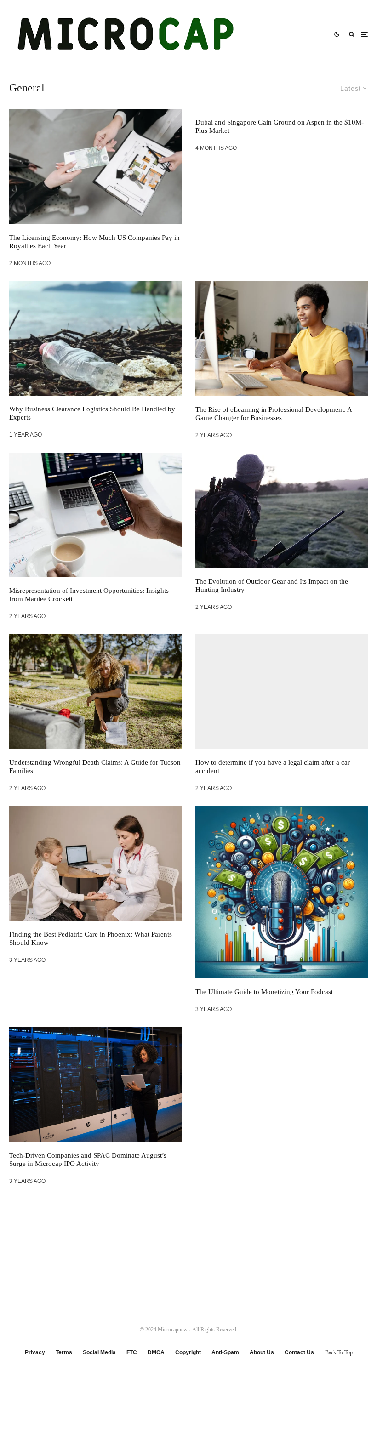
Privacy (35, 1352)
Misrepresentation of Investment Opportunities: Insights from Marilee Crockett (89, 594)
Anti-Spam (225, 1352)
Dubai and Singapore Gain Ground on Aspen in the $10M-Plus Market (279, 126)
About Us (262, 1352)
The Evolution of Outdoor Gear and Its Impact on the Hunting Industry (271, 585)
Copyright (188, 1352)
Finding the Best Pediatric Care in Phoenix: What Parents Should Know (90, 938)
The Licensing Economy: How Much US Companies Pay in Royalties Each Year (94, 242)
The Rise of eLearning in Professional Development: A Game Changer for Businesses (273, 413)
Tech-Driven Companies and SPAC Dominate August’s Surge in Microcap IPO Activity (87, 1159)
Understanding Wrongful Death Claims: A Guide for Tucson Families (95, 766)
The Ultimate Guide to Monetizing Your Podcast (264, 991)
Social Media (99, 1352)
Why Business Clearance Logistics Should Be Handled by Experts (92, 413)
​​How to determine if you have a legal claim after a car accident (272, 766)
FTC (131, 1352)
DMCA (156, 1352)
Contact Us (299, 1352)
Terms (64, 1352)
